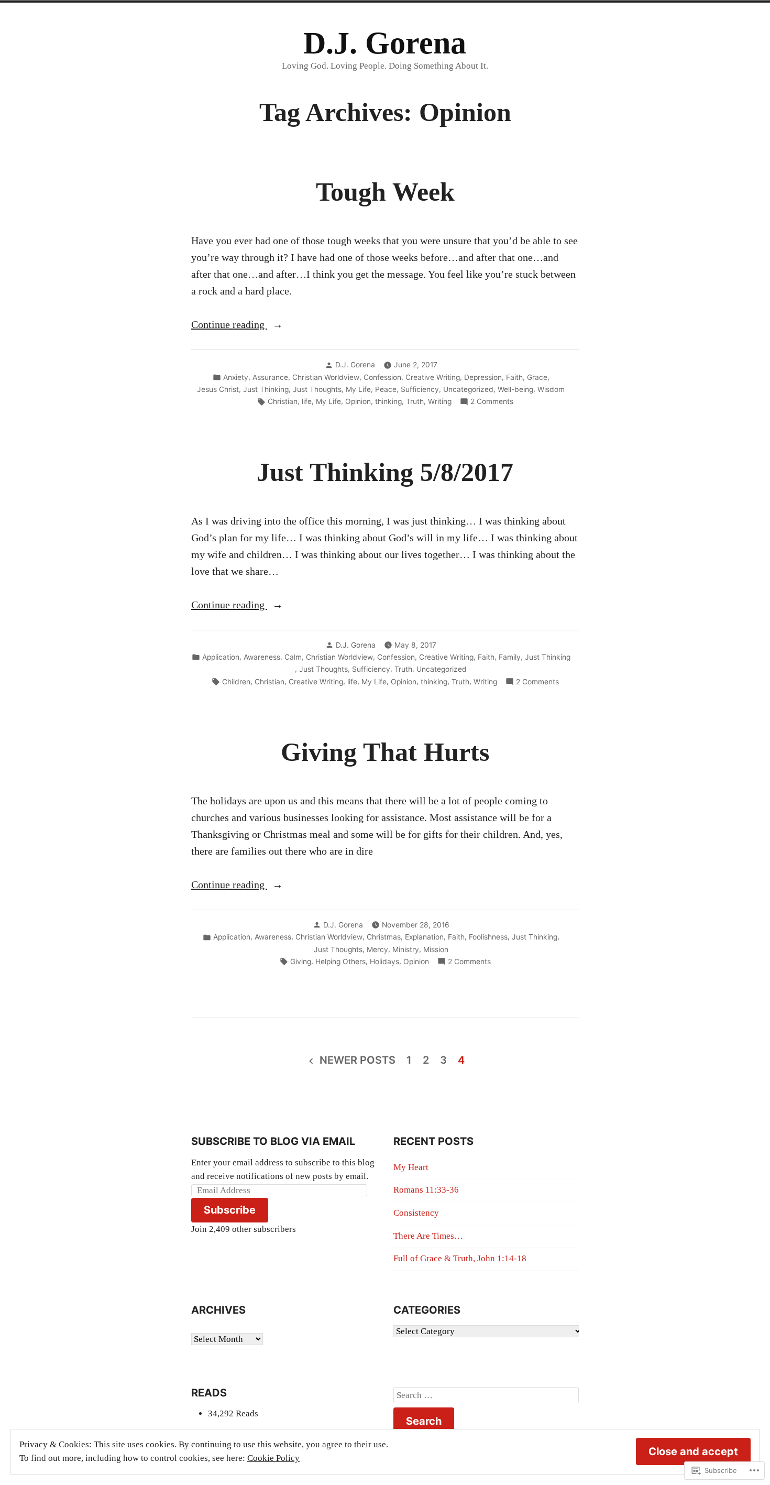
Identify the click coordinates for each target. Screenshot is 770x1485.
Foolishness (488, 937)
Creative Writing (432, 377)
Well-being (515, 389)
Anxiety (235, 377)
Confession (382, 377)
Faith (514, 377)
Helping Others (340, 961)
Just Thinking (266, 389)
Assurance (270, 377)
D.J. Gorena (384, 43)
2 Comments (491, 402)
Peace (386, 389)
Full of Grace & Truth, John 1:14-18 (459, 1258)
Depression (483, 377)
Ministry (405, 949)
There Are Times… (428, 1236)
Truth (415, 401)
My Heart (410, 1167)
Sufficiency (420, 389)
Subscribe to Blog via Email (273, 1141)
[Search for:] (486, 1395)
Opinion (358, 401)
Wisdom (551, 389)
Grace (537, 377)
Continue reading (229, 325)
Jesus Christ (218, 389)
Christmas (384, 937)
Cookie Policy (273, 1458)
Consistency (416, 1213)
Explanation (424, 937)
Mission (435, 949)
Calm (293, 657)
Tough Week (385, 192)
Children (236, 682)
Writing (440, 401)
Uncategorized (468, 389)
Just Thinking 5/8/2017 (385, 472)
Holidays (384, 961)
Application (220, 657)
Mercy (377, 949)
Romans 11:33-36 (426, 1190)
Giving (300, 961)
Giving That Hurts (385, 752)
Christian (283, 401)
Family (510, 657)
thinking (388, 401)
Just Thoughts (317, 389)
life (307, 401)
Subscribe (230, 1210)
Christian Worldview (325, 377)
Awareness (262, 657)
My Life (358, 389)
